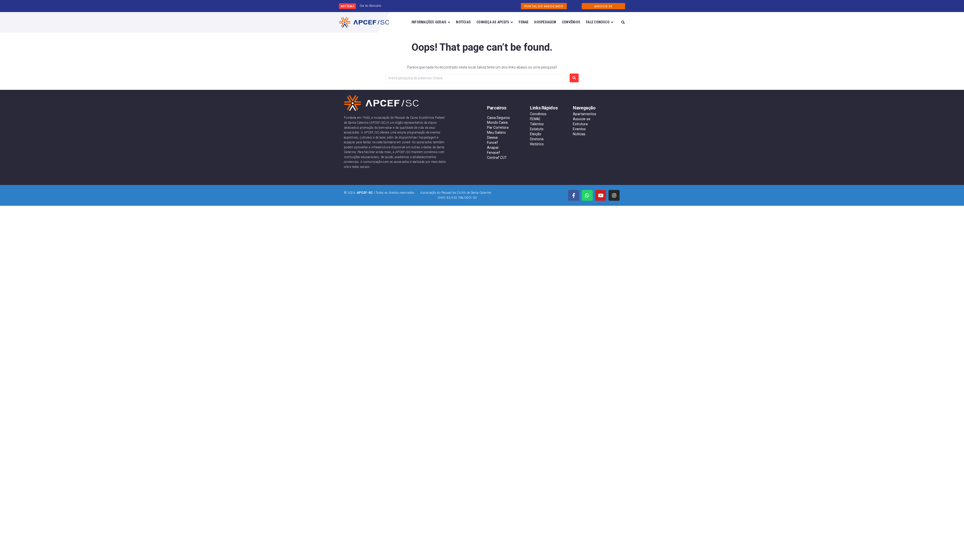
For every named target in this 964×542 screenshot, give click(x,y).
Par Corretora (498, 127)
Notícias (579, 134)
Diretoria (537, 139)
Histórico (537, 144)
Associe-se (581, 119)
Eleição (535, 134)
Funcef (492, 143)
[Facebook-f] (573, 195)
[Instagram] (614, 195)
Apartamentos (584, 114)
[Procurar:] (476, 78)
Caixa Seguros (498, 118)
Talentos (537, 124)
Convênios (538, 114)
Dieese (492, 138)
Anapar (493, 148)
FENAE (535, 119)
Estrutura (580, 124)
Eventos (579, 129)
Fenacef (493, 153)
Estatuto (537, 129)
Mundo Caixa (497, 122)
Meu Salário (496, 132)
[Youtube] (600, 195)
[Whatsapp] (587, 195)
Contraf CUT (497, 158)
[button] (544, 6)
